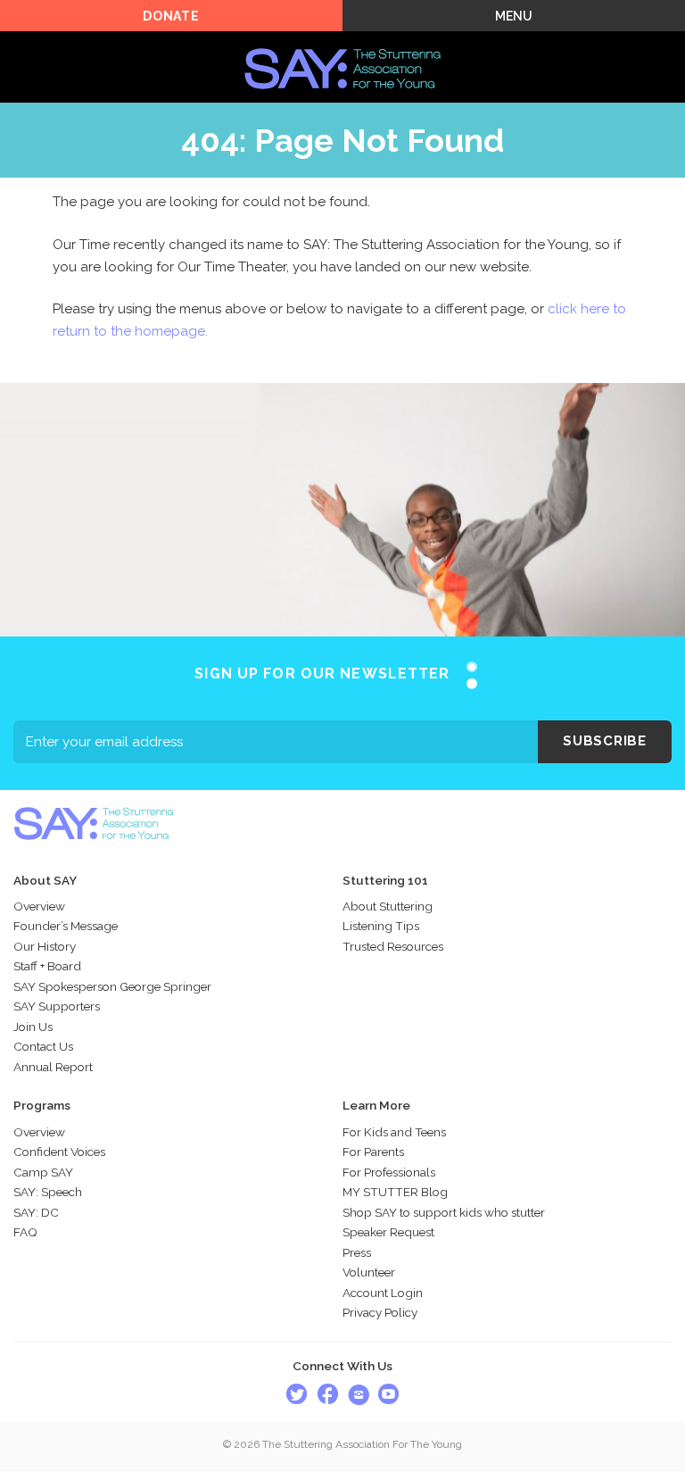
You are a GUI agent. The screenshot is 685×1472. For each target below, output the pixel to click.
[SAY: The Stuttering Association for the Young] (342, 42)
